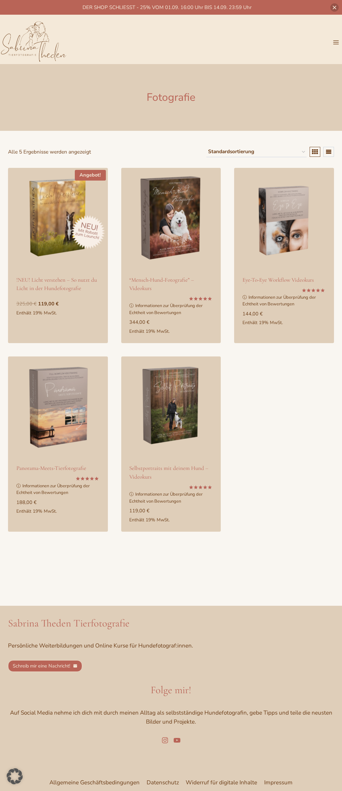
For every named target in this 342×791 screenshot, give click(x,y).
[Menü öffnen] (336, 42)
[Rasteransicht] (315, 152)
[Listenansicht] (328, 152)
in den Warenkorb (41, 321)
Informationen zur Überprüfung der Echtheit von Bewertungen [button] (166, 309)
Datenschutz (163, 782)
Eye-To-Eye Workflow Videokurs (278, 279)
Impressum (278, 782)
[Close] (334, 7)
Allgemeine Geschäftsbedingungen (94, 782)
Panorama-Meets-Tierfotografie (51, 468)
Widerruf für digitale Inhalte (221, 782)
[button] (14, 776)
